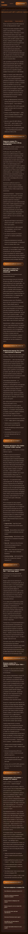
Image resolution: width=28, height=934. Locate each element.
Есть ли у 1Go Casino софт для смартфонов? (11, 912)
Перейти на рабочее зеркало (13, 264)
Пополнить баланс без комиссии (14, 345)
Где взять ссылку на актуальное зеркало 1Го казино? (11, 896)
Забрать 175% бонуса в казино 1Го (14, 136)
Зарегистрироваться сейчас (13, 882)
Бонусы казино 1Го (19, 21)
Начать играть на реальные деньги (15, 658)
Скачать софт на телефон (12, 440)
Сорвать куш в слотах (11, 565)
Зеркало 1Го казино (8, 21)
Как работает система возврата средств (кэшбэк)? (11, 922)
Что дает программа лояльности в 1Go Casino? (13, 927)
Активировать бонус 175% (12, 772)
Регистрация (21, 3)
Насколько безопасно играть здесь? (12, 917)
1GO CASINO (4, 3)
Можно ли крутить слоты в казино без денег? (12, 906)
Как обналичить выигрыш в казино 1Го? (13, 891)
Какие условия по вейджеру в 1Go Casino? (11, 901)
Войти (11, 3)
